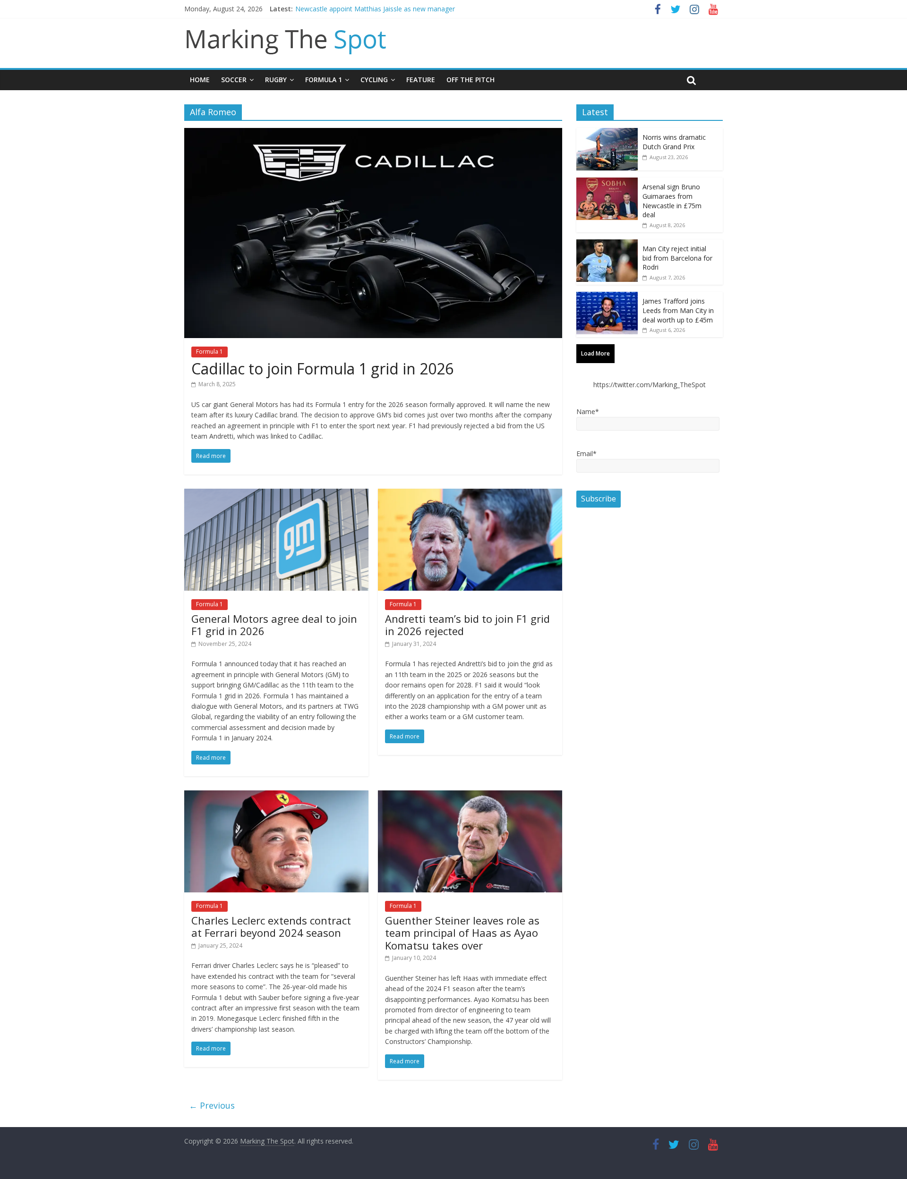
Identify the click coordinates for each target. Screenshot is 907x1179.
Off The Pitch (470, 79)
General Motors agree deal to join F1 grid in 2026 (274, 624)
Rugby (276, 79)
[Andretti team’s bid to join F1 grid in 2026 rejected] (470, 494)
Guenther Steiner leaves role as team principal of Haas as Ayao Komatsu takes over (462, 932)
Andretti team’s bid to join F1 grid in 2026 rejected (467, 624)
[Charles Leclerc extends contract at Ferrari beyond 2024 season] (276, 796)
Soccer (234, 79)
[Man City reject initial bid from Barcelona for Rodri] (607, 244)
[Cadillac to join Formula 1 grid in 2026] (373, 133)
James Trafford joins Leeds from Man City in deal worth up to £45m (678, 310)
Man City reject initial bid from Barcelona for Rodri (677, 257)
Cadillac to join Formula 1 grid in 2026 (322, 368)
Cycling (374, 79)
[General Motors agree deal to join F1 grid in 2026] (276, 494)
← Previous (212, 1105)
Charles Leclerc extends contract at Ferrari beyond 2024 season (271, 926)
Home (200, 79)
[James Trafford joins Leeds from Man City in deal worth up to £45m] (607, 296)
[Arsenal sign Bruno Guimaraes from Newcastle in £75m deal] (607, 182)
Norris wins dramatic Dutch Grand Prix (674, 142)
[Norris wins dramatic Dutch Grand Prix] (607, 132)
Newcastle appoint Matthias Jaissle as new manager (375, 8)
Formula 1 (323, 79)
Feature (420, 79)
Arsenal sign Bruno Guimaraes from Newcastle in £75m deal (672, 200)
